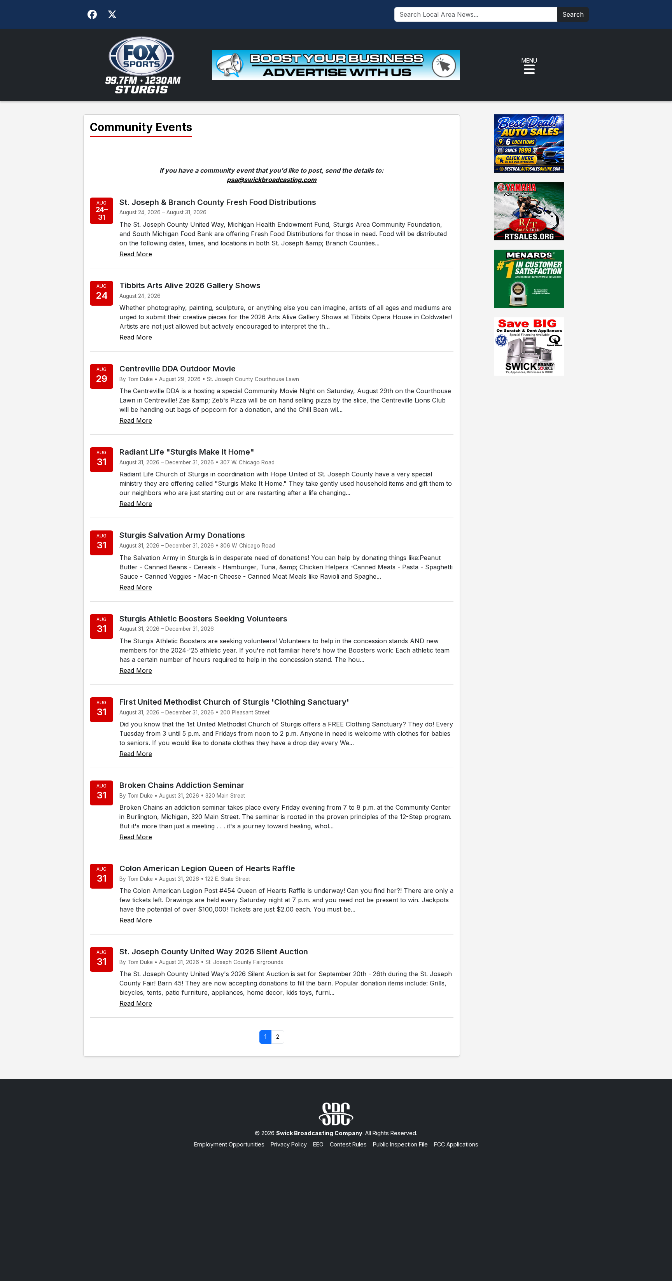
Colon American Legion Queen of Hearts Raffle (207, 868)
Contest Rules (348, 1144)
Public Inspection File (400, 1144)
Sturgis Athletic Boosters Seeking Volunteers (203, 618)
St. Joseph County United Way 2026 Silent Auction (213, 951)
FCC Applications (456, 1144)
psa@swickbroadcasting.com (272, 180)
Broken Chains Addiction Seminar (181, 785)
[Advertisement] (336, 1207)
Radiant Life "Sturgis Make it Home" (186, 452)
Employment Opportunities (229, 1144)
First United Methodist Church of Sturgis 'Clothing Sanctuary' (234, 702)
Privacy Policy (289, 1144)
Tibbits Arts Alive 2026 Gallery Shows (190, 285)
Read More (135, 254)
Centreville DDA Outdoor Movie (177, 368)
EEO (318, 1144)
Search (573, 14)
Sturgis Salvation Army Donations (182, 535)
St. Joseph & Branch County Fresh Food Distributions (217, 202)
